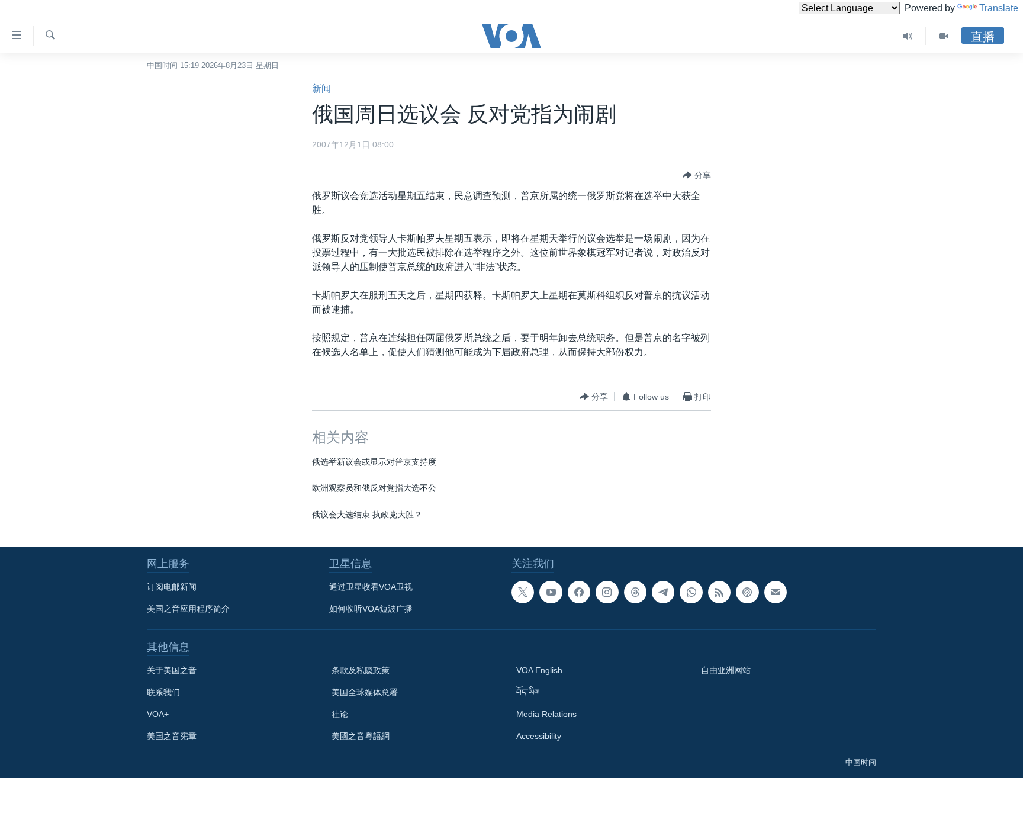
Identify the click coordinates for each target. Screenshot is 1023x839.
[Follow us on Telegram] (663, 592)
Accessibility (538, 736)
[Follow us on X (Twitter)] (522, 592)
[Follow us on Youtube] (550, 592)
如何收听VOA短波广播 (371, 608)
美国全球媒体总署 (365, 692)
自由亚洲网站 (726, 670)
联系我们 (163, 692)
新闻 (321, 88)
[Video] (943, 36)
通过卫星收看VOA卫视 (371, 587)
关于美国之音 (172, 670)
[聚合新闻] (719, 592)
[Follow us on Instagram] (607, 592)
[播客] (747, 592)
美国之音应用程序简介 (188, 608)
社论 (340, 714)
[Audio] (908, 36)
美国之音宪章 (172, 736)
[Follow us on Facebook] (579, 592)
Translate (998, 8)
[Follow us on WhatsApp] (691, 592)
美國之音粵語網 (361, 736)
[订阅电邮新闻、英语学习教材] (775, 592)
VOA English (539, 670)
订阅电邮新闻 (172, 587)
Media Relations (546, 714)
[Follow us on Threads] (635, 592)
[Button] (697, 175)
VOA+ (158, 714)
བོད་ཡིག (528, 692)
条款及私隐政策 (361, 670)
